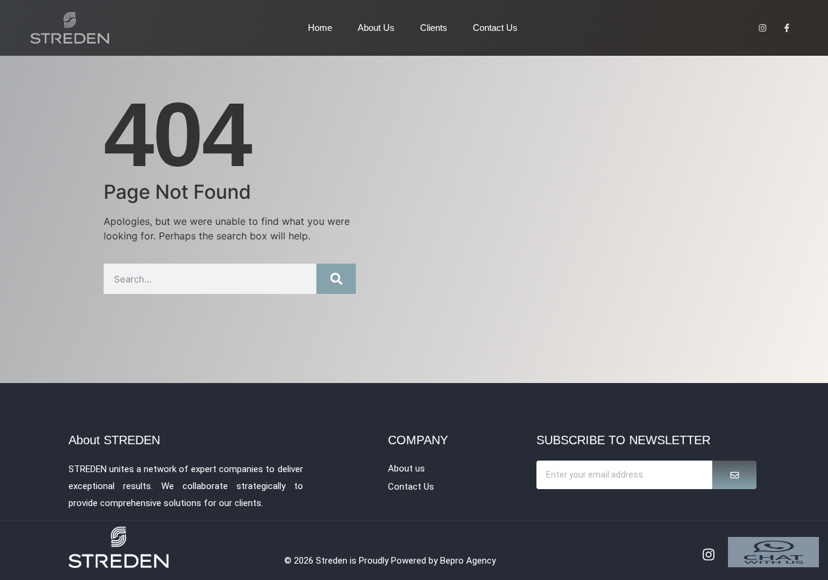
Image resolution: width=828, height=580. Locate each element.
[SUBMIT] (734, 475)
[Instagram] (708, 554)
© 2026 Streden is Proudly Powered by (362, 560)
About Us (376, 27)
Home (320, 27)
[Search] (336, 279)
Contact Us (495, 27)
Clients (433, 27)
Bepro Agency (468, 560)
